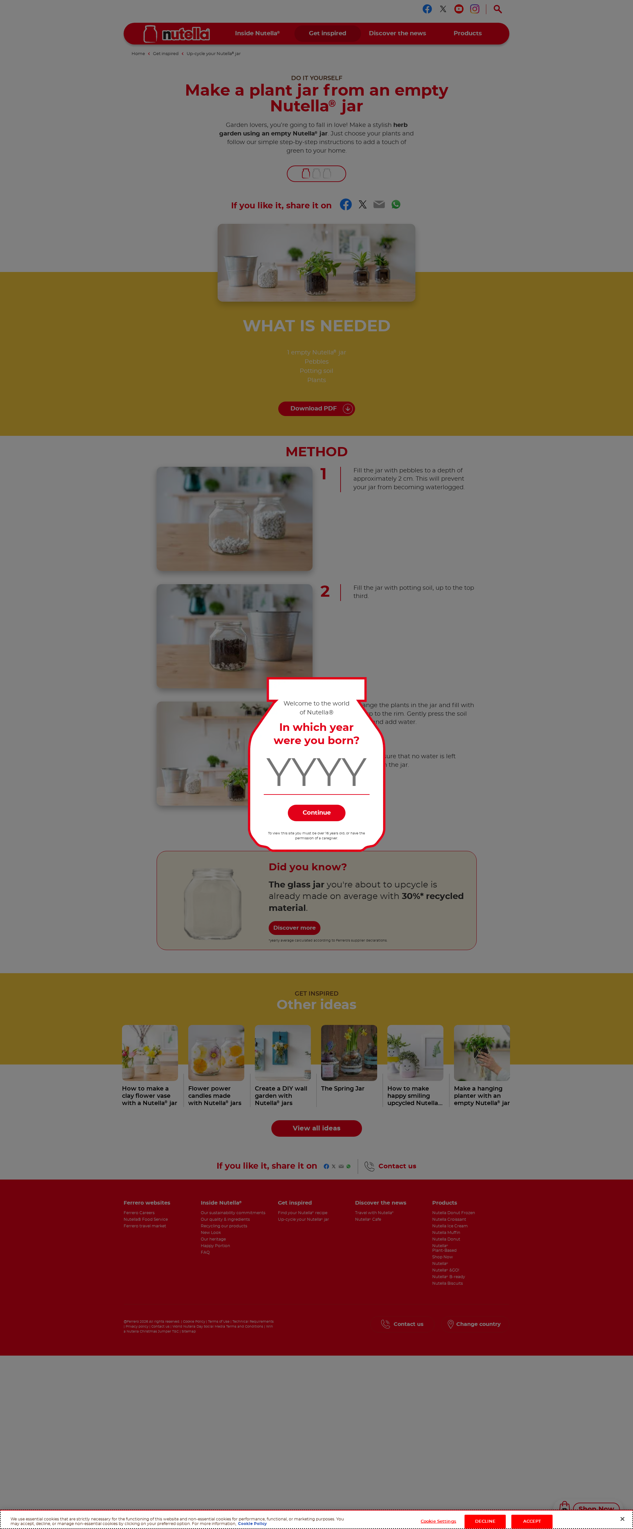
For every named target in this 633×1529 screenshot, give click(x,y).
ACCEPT (532, 1521)
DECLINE (485, 1521)
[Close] (622, 1519)
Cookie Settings (438, 1521)
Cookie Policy (252, 1523)
